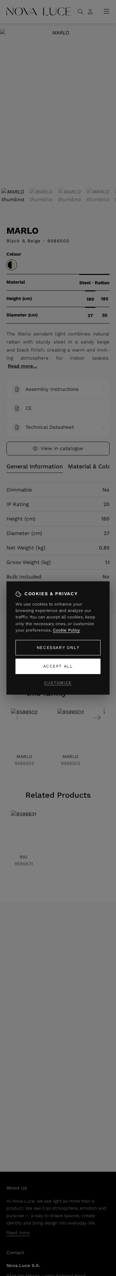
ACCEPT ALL (58, 666)
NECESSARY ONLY (58, 647)
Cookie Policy (66, 630)
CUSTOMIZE (58, 682)
